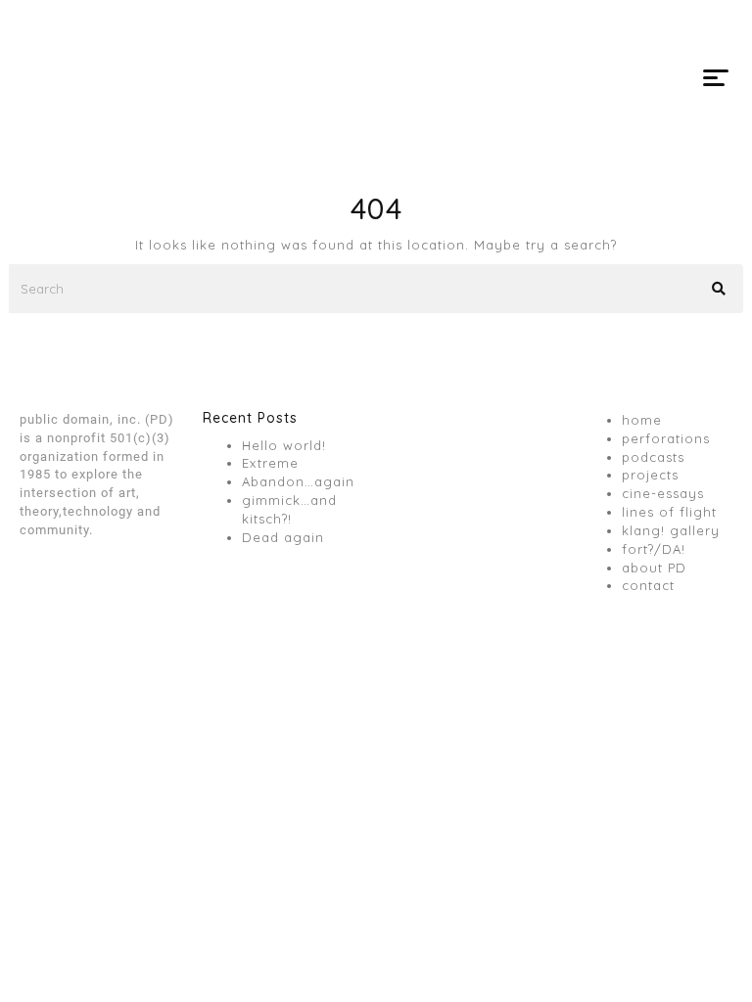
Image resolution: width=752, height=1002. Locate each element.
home (642, 420)
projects (650, 474)
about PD (654, 567)
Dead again (283, 537)
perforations (666, 438)
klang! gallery (671, 530)
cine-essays (663, 493)
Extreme (270, 463)
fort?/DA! (653, 549)
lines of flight (669, 512)
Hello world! (284, 445)
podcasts (653, 457)
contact (648, 585)
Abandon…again (298, 481)
